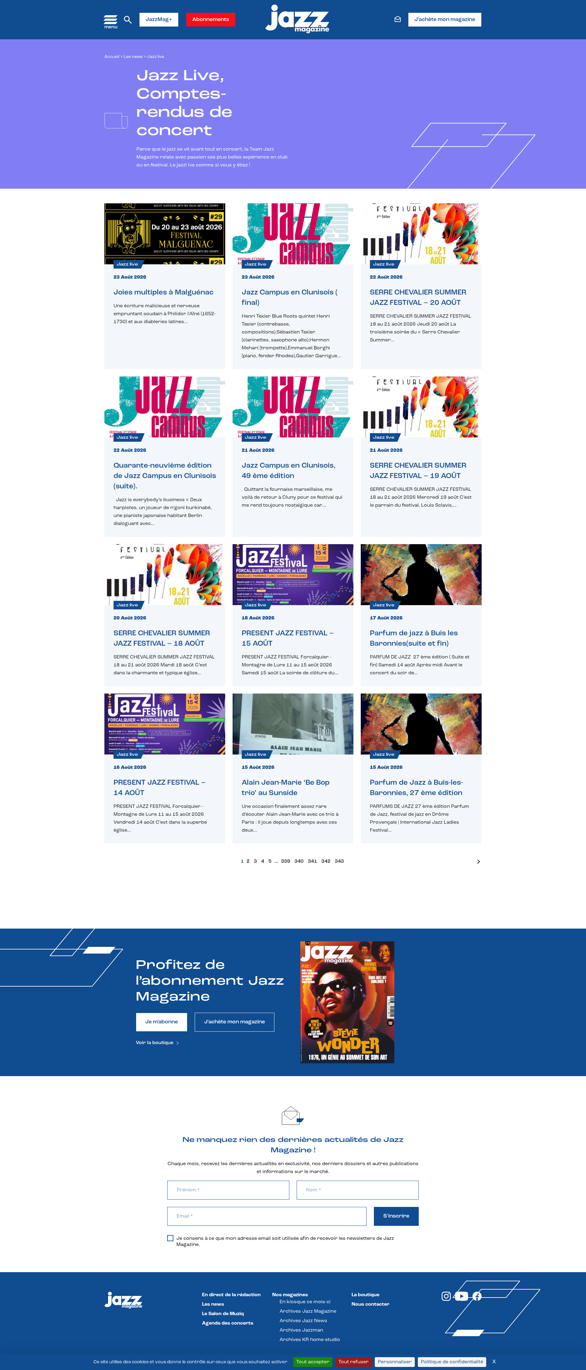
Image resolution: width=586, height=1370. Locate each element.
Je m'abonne (161, 1022)
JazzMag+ (159, 20)
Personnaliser (395, 1362)
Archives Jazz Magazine (308, 1311)
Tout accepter (312, 1362)
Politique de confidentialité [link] (452, 1362)
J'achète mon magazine (444, 20)
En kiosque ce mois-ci (305, 1302)
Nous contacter (370, 1304)
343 (339, 861)
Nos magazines (290, 1295)
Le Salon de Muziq (223, 1313)
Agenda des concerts (227, 1323)
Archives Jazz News (303, 1320)
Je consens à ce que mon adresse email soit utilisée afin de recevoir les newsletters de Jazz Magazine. (285, 1241)
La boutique (365, 1295)
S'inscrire (396, 1216)
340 (299, 861)
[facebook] (477, 1299)
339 (285, 861)
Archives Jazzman (301, 1330)
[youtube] (461, 1299)
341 (312, 861)
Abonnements (210, 20)
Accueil (111, 57)
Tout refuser (353, 1362)
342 (326, 861)
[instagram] (446, 1299)
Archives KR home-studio (310, 1339)
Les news (133, 57)
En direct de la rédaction (231, 1295)
